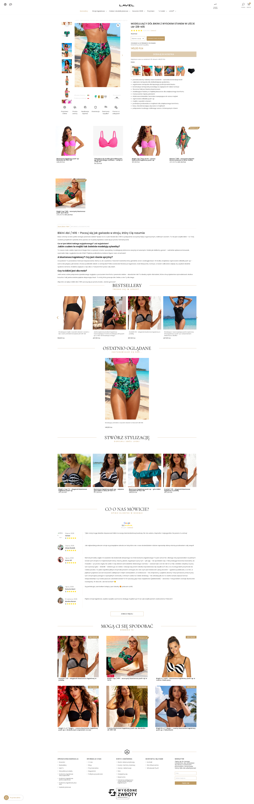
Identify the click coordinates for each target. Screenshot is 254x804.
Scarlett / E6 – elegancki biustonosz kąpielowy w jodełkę (144, 333)
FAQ (119, 771)
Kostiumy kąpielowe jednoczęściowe (66, 779)
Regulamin (92, 771)
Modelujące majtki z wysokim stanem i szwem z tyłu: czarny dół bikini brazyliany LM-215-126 (74, 333)
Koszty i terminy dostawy (126, 765)
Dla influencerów (153, 765)
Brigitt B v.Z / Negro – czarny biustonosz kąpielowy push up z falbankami (176, 729)
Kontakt (149, 762)
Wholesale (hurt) (153, 768)
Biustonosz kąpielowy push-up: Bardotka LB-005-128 (68, 159)
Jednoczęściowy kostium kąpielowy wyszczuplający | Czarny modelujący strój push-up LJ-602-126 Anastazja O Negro (109, 333)
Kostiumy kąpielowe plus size (67, 783)
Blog (89, 765)
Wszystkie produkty (66, 771)
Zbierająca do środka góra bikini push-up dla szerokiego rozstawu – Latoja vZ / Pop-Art (108, 160)
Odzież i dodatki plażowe (118, 11)
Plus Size (92, 20)
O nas (90, 762)
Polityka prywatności (95, 774)
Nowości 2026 (137, 11)
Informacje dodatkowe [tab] (80, 227)
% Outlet (162, 11)
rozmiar (134, 34)
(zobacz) (153, 30)
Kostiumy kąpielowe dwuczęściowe (66, 774)
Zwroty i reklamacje (124, 768)
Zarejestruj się (122, 774)
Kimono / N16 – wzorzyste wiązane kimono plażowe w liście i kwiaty (182, 159)
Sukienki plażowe (65, 787)
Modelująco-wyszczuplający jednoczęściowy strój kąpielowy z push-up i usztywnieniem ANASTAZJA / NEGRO (179, 333)
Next (122, 55)
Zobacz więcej (127, 614)
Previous (73, 55)
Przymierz (150, 11)
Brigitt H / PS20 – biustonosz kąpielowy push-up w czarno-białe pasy (175, 679)
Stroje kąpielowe (98, 11)
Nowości (62, 762)
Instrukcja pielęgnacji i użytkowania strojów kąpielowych (125, 781)
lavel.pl (77, 20)
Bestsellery (84, 11)
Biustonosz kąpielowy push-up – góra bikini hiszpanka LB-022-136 (144, 490)
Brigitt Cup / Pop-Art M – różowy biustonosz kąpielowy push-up (143, 159)
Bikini (97, 20)
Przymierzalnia (93, 768)
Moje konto (122, 777)
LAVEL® (171, 11)
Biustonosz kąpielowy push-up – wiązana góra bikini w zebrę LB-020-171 (109, 490)
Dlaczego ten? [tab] (63, 227)
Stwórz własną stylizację (126, 762)
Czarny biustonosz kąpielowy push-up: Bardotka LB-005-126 (126, 729)
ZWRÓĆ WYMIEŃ (215, 8)
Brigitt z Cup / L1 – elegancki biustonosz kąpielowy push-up (73, 490)
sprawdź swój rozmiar (156, 38)
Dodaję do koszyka (163, 54)
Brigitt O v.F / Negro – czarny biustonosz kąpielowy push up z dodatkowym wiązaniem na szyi (78, 729)
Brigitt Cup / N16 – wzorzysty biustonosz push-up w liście (71, 212)
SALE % (61, 768)
